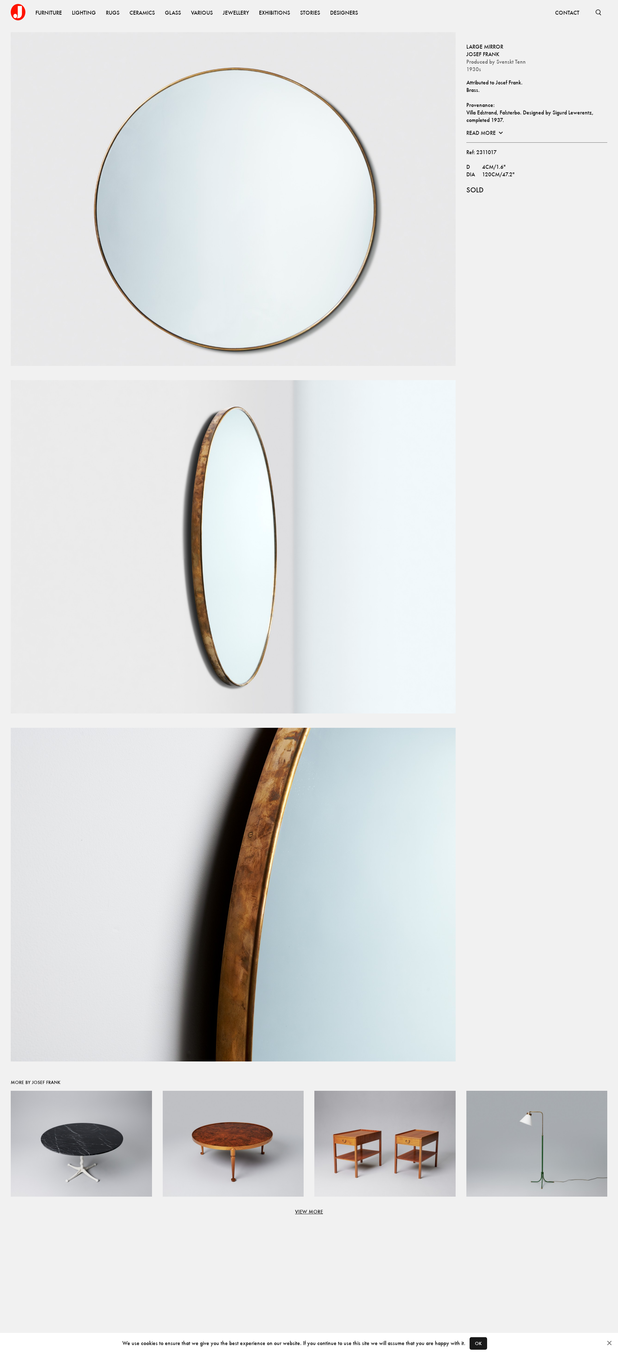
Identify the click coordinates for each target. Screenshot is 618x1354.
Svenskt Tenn (511, 61)
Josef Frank (482, 54)
